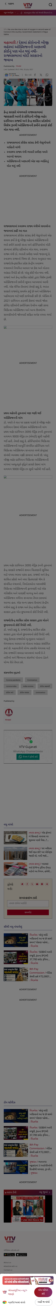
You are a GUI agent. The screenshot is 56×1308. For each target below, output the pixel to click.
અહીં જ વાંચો (44, 1302)
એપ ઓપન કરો (43, 1292)
